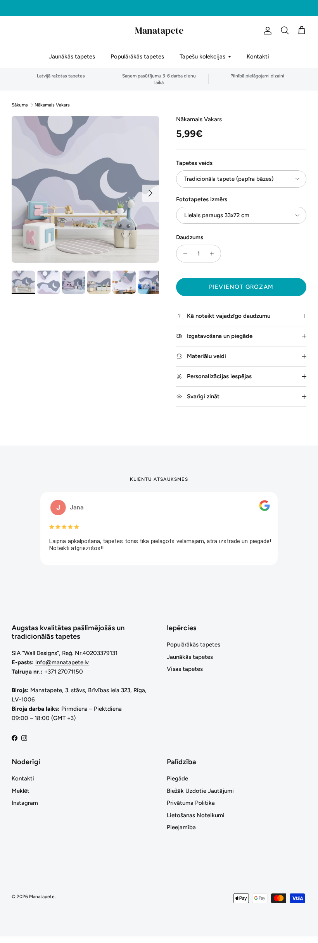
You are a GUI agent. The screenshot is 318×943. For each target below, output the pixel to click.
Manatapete (42, 896)
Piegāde (177, 778)
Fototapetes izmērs (201, 199)
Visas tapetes (185, 668)
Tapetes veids (194, 162)
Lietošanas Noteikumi (196, 815)
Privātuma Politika (191, 802)
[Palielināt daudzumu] (214, 253)
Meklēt (20, 790)
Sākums (20, 105)
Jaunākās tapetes (72, 56)
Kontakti (258, 56)
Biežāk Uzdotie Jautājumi (200, 790)
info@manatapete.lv (62, 662)
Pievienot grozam (241, 286)
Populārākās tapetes (137, 56)
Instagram (25, 802)
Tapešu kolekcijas (202, 56)
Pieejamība (181, 827)
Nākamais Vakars (52, 105)
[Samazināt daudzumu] (183, 253)
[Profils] (266, 30)
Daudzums (189, 237)
